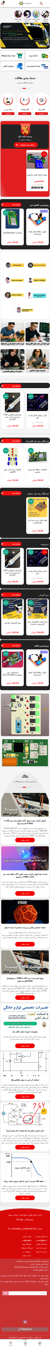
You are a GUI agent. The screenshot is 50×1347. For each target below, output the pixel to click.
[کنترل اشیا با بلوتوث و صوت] (25, 715)
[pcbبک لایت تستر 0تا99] (25, 752)
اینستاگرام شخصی (41, 1240)
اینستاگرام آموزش (41, 1244)
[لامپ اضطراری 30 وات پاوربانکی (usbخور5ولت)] (12, 402)
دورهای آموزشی (27, 1240)
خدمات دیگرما (27, 1255)
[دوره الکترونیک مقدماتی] (37, 609)
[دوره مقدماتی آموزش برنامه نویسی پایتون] (12, 609)
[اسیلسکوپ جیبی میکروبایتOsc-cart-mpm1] (37, 660)
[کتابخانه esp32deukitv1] (37, 219)
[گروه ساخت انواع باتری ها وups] (12, 334)
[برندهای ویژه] (36, 265)
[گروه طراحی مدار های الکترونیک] (37, 334)
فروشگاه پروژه (27, 1244)
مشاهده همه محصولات (27, 145)
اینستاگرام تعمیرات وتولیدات (41, 1236)
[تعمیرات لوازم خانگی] (37, 361)
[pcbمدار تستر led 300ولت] (12, 457)
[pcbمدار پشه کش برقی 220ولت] (37, 457)
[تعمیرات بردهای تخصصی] (12, 361)
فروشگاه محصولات (27, 1248)
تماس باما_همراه (41, 1252)
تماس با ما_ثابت (41, 1248)
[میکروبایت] (25, 3)
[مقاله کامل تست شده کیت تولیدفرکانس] (37, 507)
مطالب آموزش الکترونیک (26, 1236)
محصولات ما (27, 1252)
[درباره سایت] (25, 35)
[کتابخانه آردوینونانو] (12, 219)
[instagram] (25, 1322)
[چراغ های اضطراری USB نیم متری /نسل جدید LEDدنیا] (37, 402)
